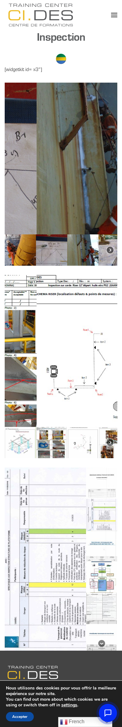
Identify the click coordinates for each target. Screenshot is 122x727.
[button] (114, 15)
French (76, 721)
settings (69, 705)
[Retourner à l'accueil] (41, 15)
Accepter (20, 716)
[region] (61, 174)
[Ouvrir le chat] (108, 713)
